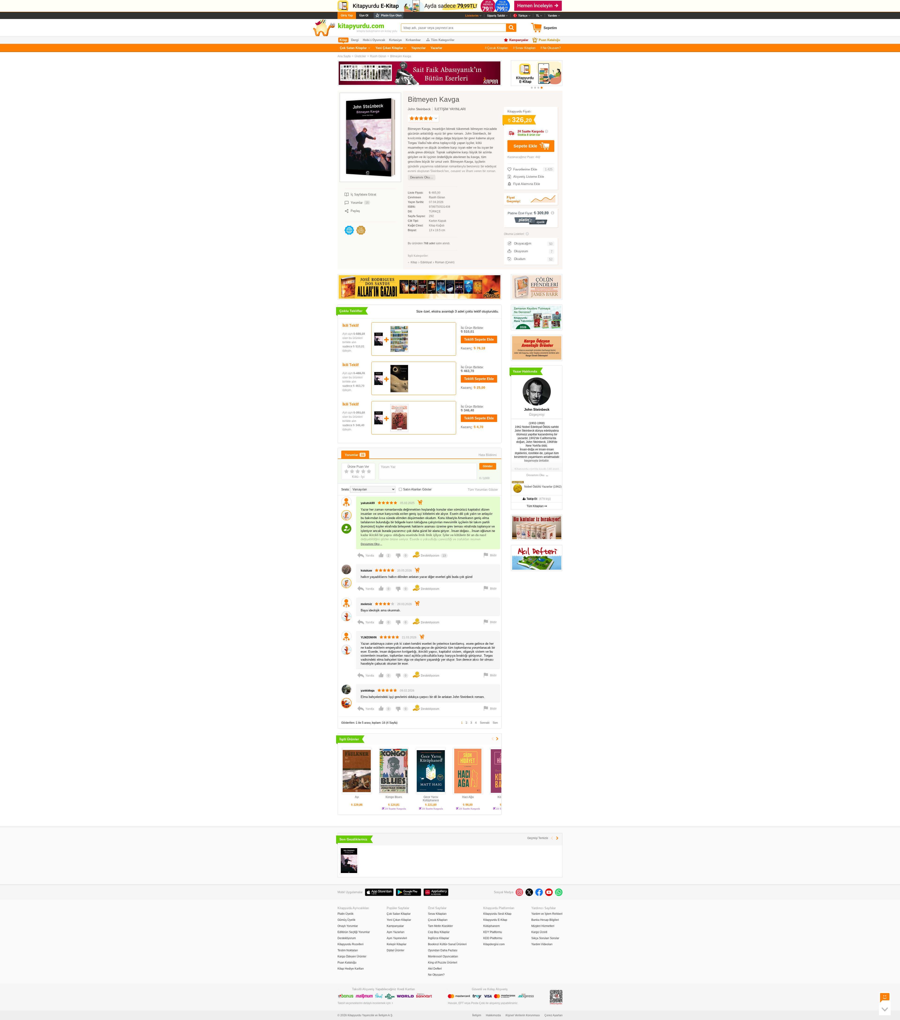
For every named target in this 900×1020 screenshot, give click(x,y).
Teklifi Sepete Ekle (479, 339)
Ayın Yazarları (395, 932)
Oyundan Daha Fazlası (442, 950)
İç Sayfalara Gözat (363, 194)
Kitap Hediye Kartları (351, 968)
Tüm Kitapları (535, 506)
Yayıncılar (418, 48)
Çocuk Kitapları (497, 48)
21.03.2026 (409, 637)
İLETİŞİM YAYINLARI (450, 109)
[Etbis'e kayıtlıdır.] (556, 997)
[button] (532, 88)
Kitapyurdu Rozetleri (351, 944)
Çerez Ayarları (553, 1015)
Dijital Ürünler (395, 950)
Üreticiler (360, 56)
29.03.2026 (404, 604)
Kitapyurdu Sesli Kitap (497, 913)
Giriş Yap (347, 15)
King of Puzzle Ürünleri (442, 962)
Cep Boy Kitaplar (439, 932)
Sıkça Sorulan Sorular (545, 938)
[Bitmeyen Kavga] (348, 861)
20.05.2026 (404, 570)
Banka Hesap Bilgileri (545, 920)
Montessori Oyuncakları (443, 956)
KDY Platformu (492, 932)
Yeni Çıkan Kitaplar (389, 48)
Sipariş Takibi (496, 15)
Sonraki (485, 722)
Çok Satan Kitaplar (353, 48)
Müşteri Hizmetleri (542, 926)
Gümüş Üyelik (346, 920)
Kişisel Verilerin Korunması (523, 1015)
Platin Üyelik (345, 913)
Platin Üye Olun (391, 15)
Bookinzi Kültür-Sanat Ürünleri (447, 944)
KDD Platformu (492, 938)
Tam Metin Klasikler (440, 926)
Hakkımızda (493, 1015)
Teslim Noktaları (348, 950)
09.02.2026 (407, 690)
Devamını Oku (420, 177)
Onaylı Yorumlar (348, 926)
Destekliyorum (347, 938)
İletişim (476, 1015)
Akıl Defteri (435, 968)
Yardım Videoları (541, 944)
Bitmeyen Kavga (400, 56)
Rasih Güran (378, 56)
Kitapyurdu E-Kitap (495, 920)
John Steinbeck (419, 109)
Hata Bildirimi (488, 455)
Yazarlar (436, 48)
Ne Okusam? (552, 48)
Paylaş (355, 211)
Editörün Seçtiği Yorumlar (354, 932)
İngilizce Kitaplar (438, 938)
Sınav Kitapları (525, 48)
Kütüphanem (491, 926)
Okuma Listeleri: (514, 234)
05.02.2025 (407, 503)
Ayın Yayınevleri (397, 938)
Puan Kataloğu (549, 40)
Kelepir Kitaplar (396, 944)
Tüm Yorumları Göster (483, 489)
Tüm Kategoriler (442, 40)
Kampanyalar (518, 40)
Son (495, 722)
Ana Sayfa (344, 56)
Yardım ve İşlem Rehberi (546, 913)
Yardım (552, 15)
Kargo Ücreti (539, 932)
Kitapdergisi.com (494, 944)
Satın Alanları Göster (417, 489)
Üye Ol (363, 15)
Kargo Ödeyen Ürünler (352, 956)
